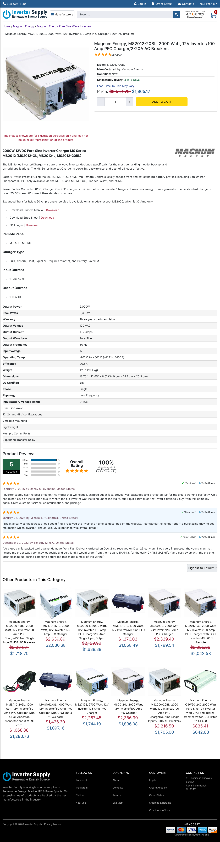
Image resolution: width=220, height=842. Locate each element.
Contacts (188, 3)
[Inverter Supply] (25, 14)
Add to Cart (161, 101)
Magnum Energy (23, 26)
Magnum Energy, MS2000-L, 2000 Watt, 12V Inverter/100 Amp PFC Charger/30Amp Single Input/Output (92, 630)
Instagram (82, 787)
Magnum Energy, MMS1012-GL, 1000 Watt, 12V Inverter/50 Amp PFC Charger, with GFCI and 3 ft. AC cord (55, 709)
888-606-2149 (16, 3)
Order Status (164, 3)
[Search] (176, 14)
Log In (142, 3)
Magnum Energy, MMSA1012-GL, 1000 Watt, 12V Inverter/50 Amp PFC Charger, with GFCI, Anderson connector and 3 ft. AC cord (19, 713)
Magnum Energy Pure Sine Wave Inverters (64, 26)
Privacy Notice (52, 824)
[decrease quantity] (101, 101)
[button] (208, 4)
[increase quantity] (129, 101)
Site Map (118, 802)
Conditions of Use (159, 810)
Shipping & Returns (160, 802)
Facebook (81, 780)
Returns (117, 795)
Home (6, 26)
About (116, 780)
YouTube (81, 802)
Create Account (158, 787)
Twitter (80, 795)
